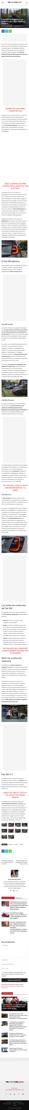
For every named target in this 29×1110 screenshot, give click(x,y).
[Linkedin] (14, 891)
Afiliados (14, 1103)
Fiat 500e (21, 844)
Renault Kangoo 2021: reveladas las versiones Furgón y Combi (21, 862)
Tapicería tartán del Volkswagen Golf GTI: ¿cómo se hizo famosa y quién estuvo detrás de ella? (14, 1006)
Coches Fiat (10, 844)
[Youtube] (22, 1094)
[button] (2, 3)
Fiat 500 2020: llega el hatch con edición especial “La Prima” (15, 488)
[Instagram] (11, 891)
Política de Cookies (7, 1103)
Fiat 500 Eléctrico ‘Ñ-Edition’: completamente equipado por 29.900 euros (15, 651)
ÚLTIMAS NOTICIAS (7, 993)
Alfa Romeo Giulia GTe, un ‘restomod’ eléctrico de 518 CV (7, 862)
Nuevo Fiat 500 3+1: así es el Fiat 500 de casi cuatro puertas (15, 795)
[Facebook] (3, 31)
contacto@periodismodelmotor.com (14, 1090)
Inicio (2, 7)
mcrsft (5, 7)
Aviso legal (8, 1102)
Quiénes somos (21, 1103)
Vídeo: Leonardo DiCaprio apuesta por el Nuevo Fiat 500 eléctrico (15, 186)
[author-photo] (14, 877)
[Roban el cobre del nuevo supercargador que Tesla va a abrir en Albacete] (5, 1050)
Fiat (11, 194)
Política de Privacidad (16, 1102)
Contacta (14, 1105)
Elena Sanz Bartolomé (7, 26)
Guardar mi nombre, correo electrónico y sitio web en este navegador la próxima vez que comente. (14, 974)
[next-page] (5, 937)
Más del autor (18, 898)
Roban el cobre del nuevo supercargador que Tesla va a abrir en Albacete (18, 1050)
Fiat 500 (5, 44)
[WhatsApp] (10, 31)
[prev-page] (2, 937)
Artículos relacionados (8, 898)
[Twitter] (6, 31)
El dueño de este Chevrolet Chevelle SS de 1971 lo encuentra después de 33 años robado (17, 1035)
